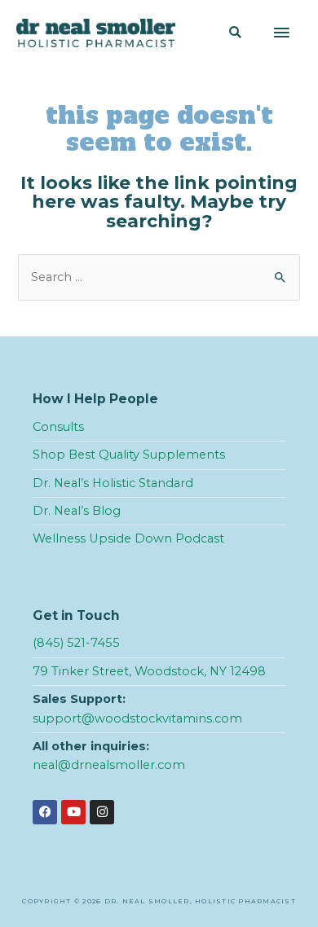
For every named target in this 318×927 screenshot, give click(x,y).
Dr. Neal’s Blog (77, 510)
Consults (58, 427)
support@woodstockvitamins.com (137, 718)
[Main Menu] (281, 33)
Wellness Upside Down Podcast (128, 538)
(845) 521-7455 (76, 642)
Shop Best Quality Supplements (129, 454)
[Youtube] (73, 812)
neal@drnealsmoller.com (109, 765)
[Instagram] (102, 812)
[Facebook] (45, 812)
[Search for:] (158, 277)
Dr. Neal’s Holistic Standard (113, 483)
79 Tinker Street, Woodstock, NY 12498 (149, 671)
